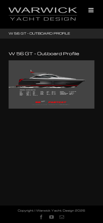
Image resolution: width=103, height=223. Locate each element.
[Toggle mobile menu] (91, 10)
